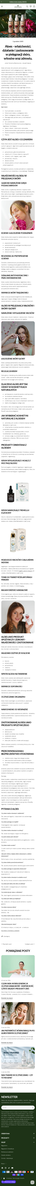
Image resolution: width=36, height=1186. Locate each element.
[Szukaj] (27, 6)
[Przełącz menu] (2, 6)
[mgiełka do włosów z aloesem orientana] (18, 338)
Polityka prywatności (7, 1152)
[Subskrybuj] (33, 1107)
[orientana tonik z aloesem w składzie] (18, 215)
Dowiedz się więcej (6, 998)
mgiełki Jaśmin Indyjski (25, 571)
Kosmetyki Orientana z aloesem (10, 930)
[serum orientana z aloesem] (18, 490)
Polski (3, 1163)
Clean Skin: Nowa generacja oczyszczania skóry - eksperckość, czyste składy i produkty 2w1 (17, 986)
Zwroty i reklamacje (7, 1158)
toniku (22, 586)
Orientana (9, 1178)
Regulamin (4, 1145)
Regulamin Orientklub (7, 1148)
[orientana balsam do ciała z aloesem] (18, 617)
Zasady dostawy (6, 1155)
